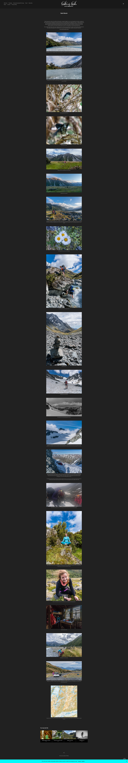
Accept (79, 761)
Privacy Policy (14, 4)
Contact (8, 4)
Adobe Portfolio (66, 755)
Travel (26, 3)
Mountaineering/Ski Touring (18, 3)
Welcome (5, 3)
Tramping (10, 3)
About (5, 4)
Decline (83, 761)
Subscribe (30, 3)
